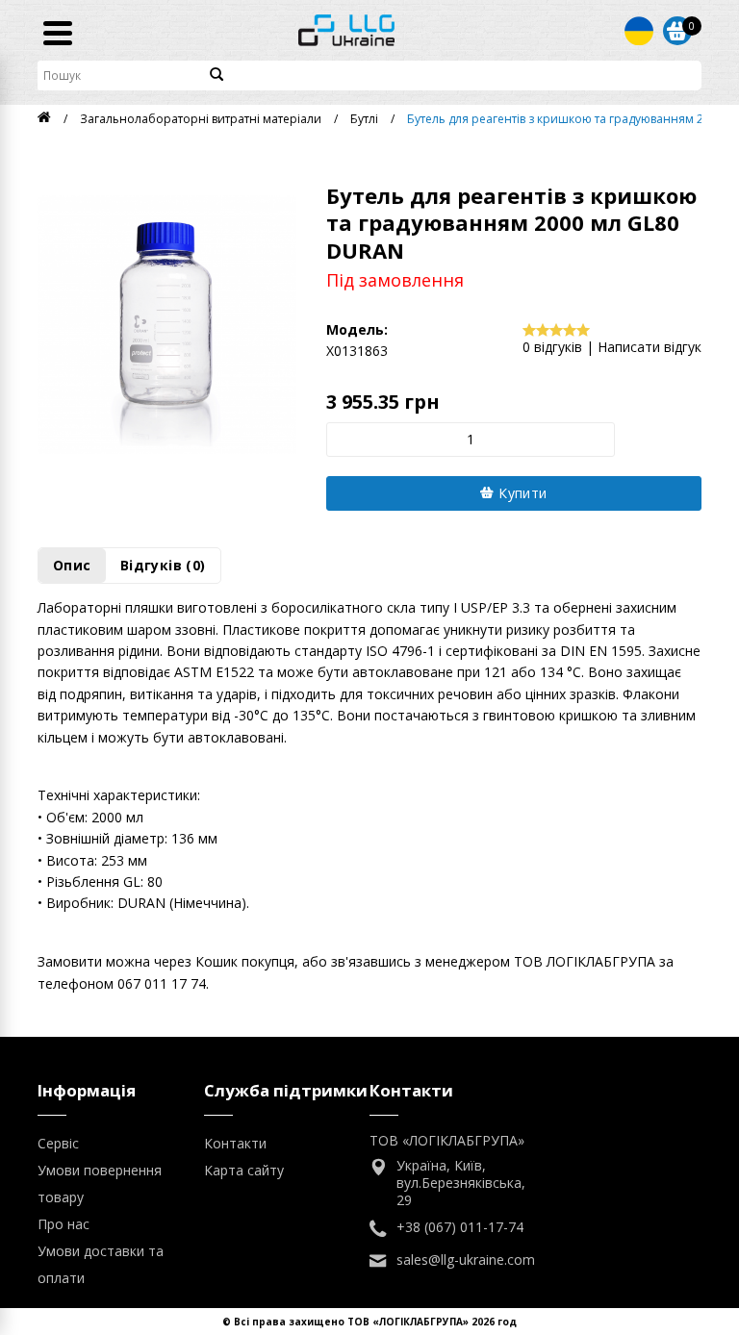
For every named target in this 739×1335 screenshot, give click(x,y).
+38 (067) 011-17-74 (459, 1227)
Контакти (235, 1143)
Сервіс (58, 1143)
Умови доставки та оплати (101, 1264)
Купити (521, 493)
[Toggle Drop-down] (638, 30)
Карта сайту (244, 1170)
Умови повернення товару (100, 1183)
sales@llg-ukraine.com (465, 1260)
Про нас (63, 1224)
